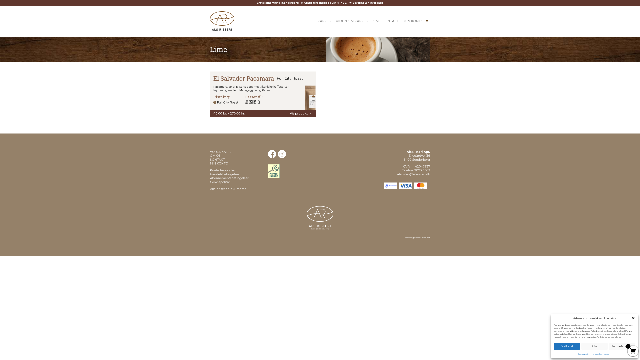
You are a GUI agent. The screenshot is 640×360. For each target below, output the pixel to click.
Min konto (413, 21)
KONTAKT (217, 160)
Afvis (595, 346)
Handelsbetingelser (601, 354)
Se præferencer (622, 346)
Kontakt (390, 21)
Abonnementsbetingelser (229, 178)
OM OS (215, 156)
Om (376, 21)
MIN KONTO (219, 163)
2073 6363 (422, 170)
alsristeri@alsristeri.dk (413, 174)
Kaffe (323, 21)
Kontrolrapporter (222, 170)
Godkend (567, 346)
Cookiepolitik (584, 354)
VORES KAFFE (221, 152)
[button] (633, 318)
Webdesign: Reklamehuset (417, 237)
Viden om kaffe (351, 21)
